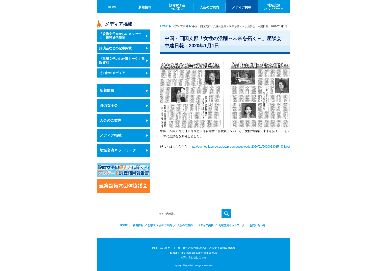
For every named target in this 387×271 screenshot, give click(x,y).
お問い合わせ (257, 225)
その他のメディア (112, 73)
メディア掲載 (180, 26)
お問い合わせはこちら (193, 257)
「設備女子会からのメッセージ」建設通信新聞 (120, 35)
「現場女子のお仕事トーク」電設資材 (122, 60)
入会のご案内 (111, 120)
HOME (164, 26)
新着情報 (107, 90)
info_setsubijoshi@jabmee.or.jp (199, 252)
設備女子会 (109, 105)
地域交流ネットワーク (118, 150)
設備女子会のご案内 (160, 225)
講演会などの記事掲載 (115, 48)
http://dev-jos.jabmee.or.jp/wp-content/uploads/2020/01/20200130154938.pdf (240, 146)
